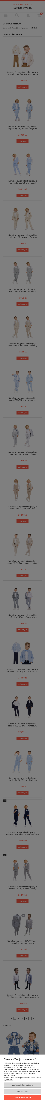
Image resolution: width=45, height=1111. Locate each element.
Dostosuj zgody (22, 1091)
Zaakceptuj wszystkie (22, 1097)
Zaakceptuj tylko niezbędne (22, 1085)
